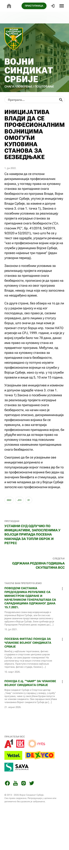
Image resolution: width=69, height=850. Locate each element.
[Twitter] (32, 783)
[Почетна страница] (9, 6)
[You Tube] (15, 783)
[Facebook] (7, 783)
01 (29, 500)
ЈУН (19, 500)
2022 (9, 500)
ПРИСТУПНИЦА (34, 5)
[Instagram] (23, 783)
